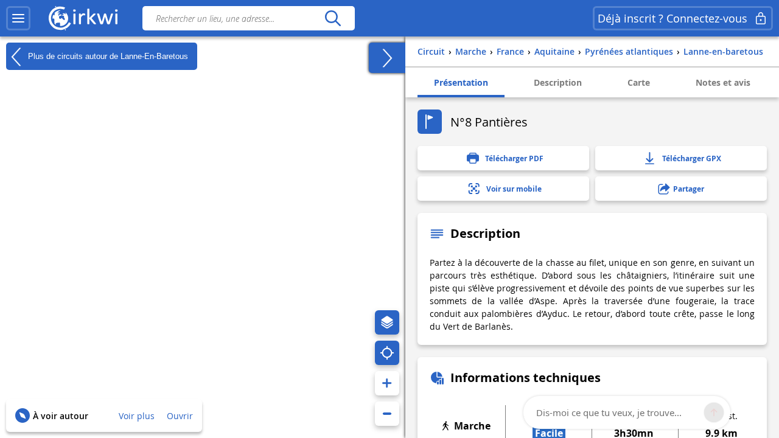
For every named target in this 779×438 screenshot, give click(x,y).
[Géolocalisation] (387, 353)
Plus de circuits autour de (107, 55)
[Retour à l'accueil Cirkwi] (83, 18)
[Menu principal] (18, 18)
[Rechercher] (333, 18)
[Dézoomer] (387, 413)
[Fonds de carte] (387, 322)
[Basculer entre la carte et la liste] (387, 58)
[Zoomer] (387, 383)
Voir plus (137, 416)
